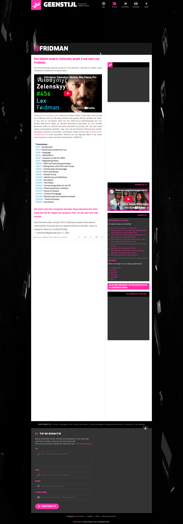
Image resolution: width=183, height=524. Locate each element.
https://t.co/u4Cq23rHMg (55, 229)
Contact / (56, 424)
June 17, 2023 (63, 232)
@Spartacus (38, 237)
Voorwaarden (140, 424)
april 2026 (114, 277)
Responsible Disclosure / (114, 424)
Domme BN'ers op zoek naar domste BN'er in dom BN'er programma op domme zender (128, 240)
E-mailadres (41, 492)
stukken (90, 516)
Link (37, 470)
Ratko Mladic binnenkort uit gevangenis (124, 255)
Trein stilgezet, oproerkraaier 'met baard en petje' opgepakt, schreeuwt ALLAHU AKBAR (128, 251)
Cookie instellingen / (97, 424)
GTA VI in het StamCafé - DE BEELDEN (124, 228)
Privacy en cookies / (82, 424)
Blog (97, 516)
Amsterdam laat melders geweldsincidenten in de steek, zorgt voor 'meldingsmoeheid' (128, 236)
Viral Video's (79, 516)
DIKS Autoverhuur (109, 516)
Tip (36, 449)
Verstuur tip (49, 506)
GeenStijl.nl (77, 522)
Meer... (113, 279)
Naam (37, 481)
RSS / (71, 424)
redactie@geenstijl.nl (84, 443)
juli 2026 (113, 270)
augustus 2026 (116, 268)
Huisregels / (64, 424)
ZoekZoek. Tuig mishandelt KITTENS (123, 248)
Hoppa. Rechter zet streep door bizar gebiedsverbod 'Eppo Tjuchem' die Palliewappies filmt (129, 231)
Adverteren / (129, 424)
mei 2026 (114, 274)
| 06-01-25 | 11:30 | (55, 237)
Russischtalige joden (50, 115)
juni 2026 (114, 272)
